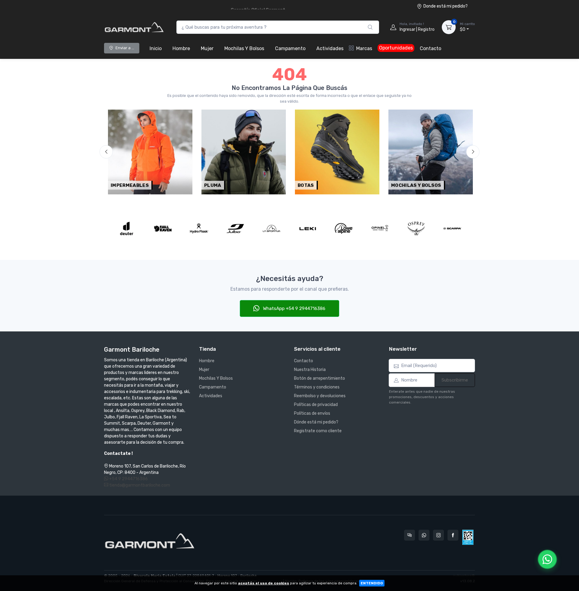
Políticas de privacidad (316, 404)
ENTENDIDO (372, 583)
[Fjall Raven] (163, 228)
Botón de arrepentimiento (319, 378)
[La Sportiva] (271, 228)
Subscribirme (454, 380)
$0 (467, 27)
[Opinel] (380, 228)
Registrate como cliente (318, 430)
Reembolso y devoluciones (320, 395)
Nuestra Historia (310, 369)
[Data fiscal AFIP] (468, 537)
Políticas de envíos (312, 413)
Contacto (430, 48)
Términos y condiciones (317, 387)
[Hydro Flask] (199, 228)
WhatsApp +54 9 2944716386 (293, 308)
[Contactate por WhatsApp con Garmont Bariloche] (424, 535)
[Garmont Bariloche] (134, 27)
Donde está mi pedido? (445, 6)
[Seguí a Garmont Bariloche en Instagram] (438, 535)
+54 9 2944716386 (128, 478)
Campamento (290, 48)
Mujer (207, 48)
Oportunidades (396, 48)
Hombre (181, 48)
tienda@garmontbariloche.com (139, 485)
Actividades (329, 48)
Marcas (364, 48)
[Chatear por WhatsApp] (547, 559)
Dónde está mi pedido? (316, 422)
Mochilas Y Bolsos (244, 48)
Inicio (156, 48)
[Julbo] (235, 228)
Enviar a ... (124, 48)
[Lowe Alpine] (344, 228)
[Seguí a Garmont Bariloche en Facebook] (453, 535)
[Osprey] (416, 228)
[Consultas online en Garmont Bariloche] (409, 535)
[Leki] (308, 228)
